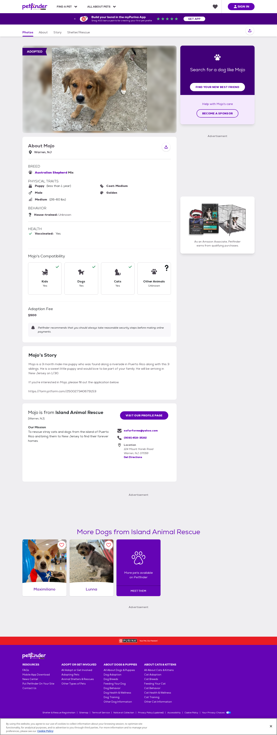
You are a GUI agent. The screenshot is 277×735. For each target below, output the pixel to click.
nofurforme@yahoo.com (141, 430)
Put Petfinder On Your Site (38, 683)
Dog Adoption (112, 674)
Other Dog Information (118, 701)
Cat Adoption (152, 674)
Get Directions (133, 457)
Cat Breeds (151, 679)
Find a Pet (64, 6)
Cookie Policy (191, 712)
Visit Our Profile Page (144, 415)
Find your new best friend (217, 87)
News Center (30, 679)
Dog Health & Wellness (117, 692)
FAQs (25, 670)
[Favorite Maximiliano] (62, 545)
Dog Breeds (111, 679)
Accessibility (174, 712)
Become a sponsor (217, 113)
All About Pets (98, 6)
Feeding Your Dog (115, 683)
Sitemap (83, 712)
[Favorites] (215, 6)
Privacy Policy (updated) (151, 712)
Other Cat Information (158, 701)
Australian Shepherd (51, 172)
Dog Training (111, 697)
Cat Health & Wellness (157, 692)
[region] (138, 726)
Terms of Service (101, 712)
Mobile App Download (36, 674)
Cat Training (151, 697)
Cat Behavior (152, 688)
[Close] (271, 726)
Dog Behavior (112, 688)
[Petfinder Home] (34, 6)
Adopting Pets (70, 674)
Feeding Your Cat (155, 683)
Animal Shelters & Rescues (77, 679)
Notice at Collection (123, 712)
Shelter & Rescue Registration (58, 712)
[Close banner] (75, 19)
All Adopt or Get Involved (76, 670)
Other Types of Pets (73, 683)
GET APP (194, 19)
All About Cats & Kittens (159, 670)
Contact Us (29, 688)
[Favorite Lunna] (108, 545)
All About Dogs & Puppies (119, 670)
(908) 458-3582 (135, 437)
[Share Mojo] (250, 31)
